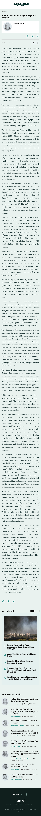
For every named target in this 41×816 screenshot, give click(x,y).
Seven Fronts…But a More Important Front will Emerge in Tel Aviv (24, 710)
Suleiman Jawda (15, 715)
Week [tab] (36, 609)
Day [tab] (32, 609)
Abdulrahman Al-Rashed (18, 724)
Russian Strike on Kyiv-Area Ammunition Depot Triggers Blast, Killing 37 (20, 645)
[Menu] (2, 4)
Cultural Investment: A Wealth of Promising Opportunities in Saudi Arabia (25, 752)
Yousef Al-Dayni (15, 767)
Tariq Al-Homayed (16, 778)
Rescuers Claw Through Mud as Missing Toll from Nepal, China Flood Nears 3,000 (21, 668)
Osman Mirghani (15, 702)
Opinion (4, 10)
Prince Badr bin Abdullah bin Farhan (21, 757)
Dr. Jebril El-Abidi (15, 734)
